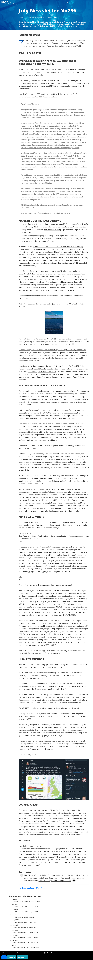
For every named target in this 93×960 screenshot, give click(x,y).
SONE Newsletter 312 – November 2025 (26, 902)
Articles (38, 2)
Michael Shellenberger (46, 24)
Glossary (56, 2)
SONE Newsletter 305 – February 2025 (26, 937)
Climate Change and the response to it (55, 880)
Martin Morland (30, 24)
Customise (22, 957)
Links (81, 2)
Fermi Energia (69, 22)
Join (69, 2)
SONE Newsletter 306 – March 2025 (25, 932)
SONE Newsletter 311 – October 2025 (26, 907)
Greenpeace (81, 22)
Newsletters (47, 2)
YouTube (62, 26)
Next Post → (41, 888)
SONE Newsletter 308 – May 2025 (24, 922)
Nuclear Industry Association (68, 24)
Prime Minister (30, 26)
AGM (32, 22)
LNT (20, 24)
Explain (12, 957)
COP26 (42, 22)
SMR (39, 26)
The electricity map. (27, 754)
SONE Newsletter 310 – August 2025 (25, 912)
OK (4, 957)
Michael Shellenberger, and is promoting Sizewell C (60, 282)
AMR (37, 22)
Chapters (87, 2)
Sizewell (45, 26)
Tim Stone (54, 26)
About (64, 2)
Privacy (74, 2)
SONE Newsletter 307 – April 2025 (24, 927)
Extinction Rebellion (54, 22)
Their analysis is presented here (42, 371)
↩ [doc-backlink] (74, 880)
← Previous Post (27, 888)
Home (31, 2)
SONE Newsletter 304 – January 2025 (26, 942)
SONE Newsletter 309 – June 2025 (24, 917)
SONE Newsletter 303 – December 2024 (27, 947)
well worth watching (52, 229)
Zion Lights (71, 26)
